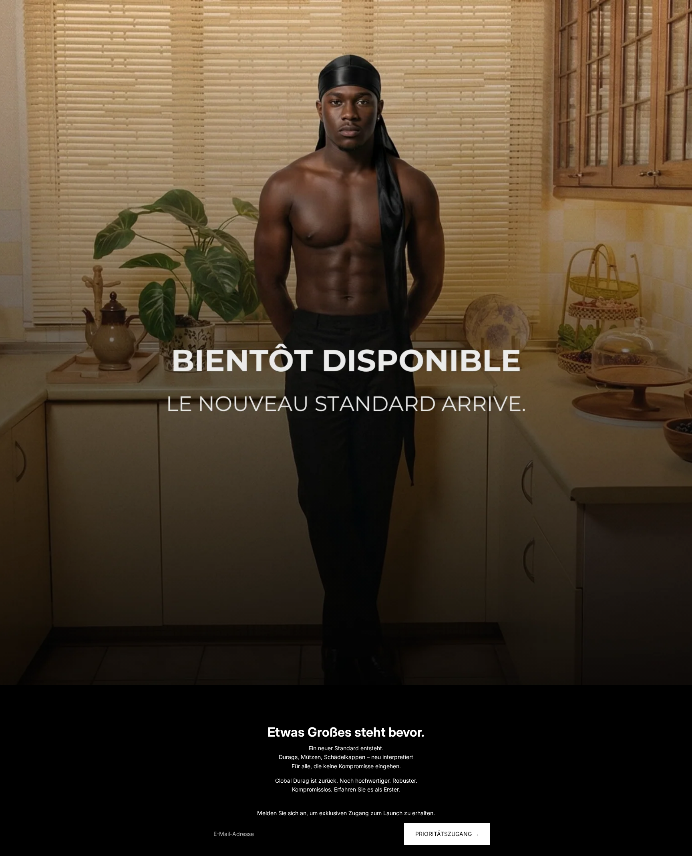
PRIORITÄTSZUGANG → (447, 833)
